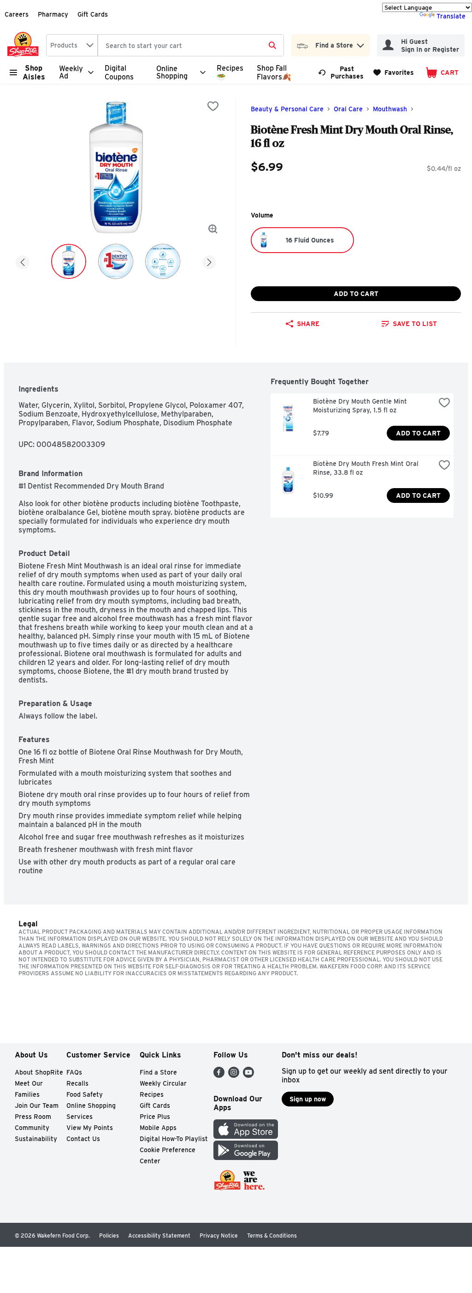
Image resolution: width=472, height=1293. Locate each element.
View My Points (89, 1127)
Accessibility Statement (159, 1235)
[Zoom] (213, 229)
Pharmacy (53, 14)
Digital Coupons (119, 72)
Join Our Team (37, 1105)
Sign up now (307, 1099)
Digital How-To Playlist (174, 1138)
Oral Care (348, 109)
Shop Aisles (34, 72)
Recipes (152, 1094)
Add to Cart (356, 293)
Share (308, 323)
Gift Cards (92, 14)
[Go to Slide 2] (116, 261)
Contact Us (83, 1138)
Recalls (77, 1083)
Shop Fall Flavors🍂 (274, 72)
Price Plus (155, 1116)
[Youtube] (248, 1075)
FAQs (74, 1072)
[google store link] (245, 1157)
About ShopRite (39, 1072)
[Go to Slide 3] (163, 261)
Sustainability (36, 1138)
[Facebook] (218, 1075)
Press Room (33, 1116)
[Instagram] (233, 1075)
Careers (17, 14)
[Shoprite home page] (24, 45)
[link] (341, 72)
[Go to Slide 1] (69, 261)
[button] (360, 43)
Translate (451, 16)
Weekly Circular (163, 1083)
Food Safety (84, 1094)
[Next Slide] (209, 260)
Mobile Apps (158, 1127)
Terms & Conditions (272, 1235)
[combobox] (72, 45)
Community (32, 1127)
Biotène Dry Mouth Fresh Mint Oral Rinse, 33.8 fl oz (366, 468)
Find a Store (158, 1072)
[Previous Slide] (22, 260)
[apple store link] (245, 1136)
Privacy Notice (219, 1235)
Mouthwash (390, 109)
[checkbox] (212, 106)
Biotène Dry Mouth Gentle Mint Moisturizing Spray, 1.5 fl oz (361, 406)
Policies (109, 1235)
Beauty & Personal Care (287, 109)
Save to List (415, 323)
